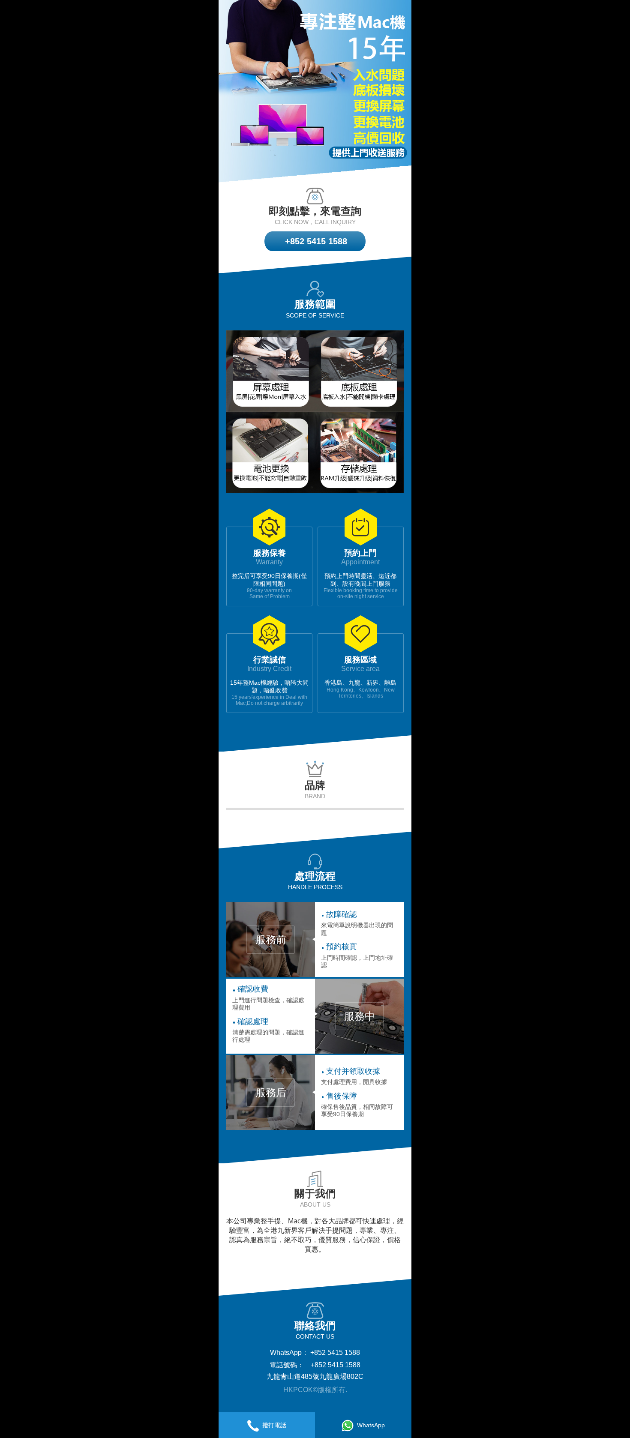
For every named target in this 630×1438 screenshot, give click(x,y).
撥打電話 (274, 1425)
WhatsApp (371, 1425)
